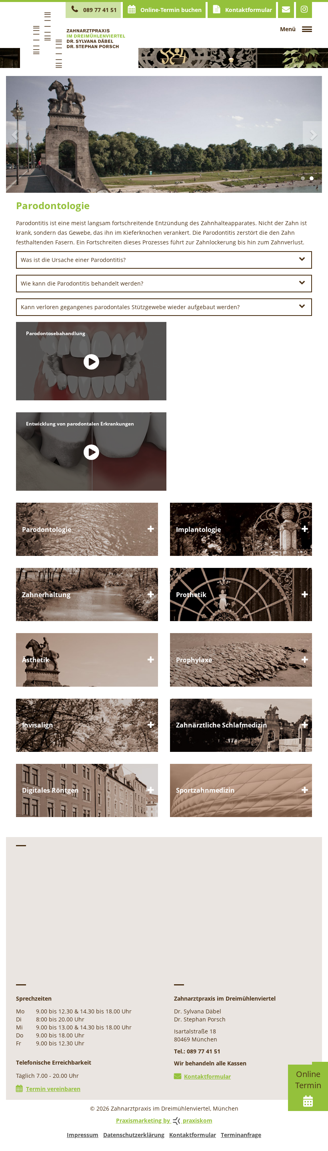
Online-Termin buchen (170, 10)
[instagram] (304, 10)
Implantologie (241, 529)
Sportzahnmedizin (87, 529)
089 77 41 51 (99, 10)
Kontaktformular (248, 10)
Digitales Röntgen (87, 790)
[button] (22, 134)
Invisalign (87, 725)
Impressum (82, 1135)
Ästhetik (87, 659)
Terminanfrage (241, 1135)
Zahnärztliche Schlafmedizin (241, 725)
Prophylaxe (241, 659)
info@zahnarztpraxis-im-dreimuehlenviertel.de (286, 10)
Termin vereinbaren (53, 1089)
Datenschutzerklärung (133, 1135)
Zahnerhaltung (87, 594)
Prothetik (241, 594)
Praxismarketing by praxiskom (164, 1120)
